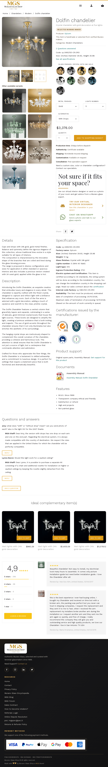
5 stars (10, 577)
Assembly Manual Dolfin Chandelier (82, 378)
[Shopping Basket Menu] (102, 5)
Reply (7, 453)
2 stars (9, 599)
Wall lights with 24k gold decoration (12, 547)
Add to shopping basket (90, 138)
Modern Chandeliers (74, 43)
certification (98, 287)
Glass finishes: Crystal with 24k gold (75, 64)
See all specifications (65, 59)
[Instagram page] (15, 670)
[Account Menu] (91, 5)
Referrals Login (11, 713)
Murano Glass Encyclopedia (16, 693)
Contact (8, 685)
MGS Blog (8, 697)
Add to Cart (24, 538)
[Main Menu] (80, 5)
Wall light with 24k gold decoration (47, 547)
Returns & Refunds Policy (15, 724)
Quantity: (62, 133)
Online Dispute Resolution (15, 717)
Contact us (22, 664)
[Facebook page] (6, 670)
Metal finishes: (65, 101)
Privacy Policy (10, 689)
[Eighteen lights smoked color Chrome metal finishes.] (40, 151)
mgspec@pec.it (16, 720)
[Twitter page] (32, 670)
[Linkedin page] (23, 670)
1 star (8, 606)
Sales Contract (11, 705)
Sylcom (68, 34)
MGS (37, 763)
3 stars (9, 591)
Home (7, 681)
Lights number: (92, 101)
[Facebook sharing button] (65, 231)
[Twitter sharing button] (72, 231)
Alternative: (63, 114)
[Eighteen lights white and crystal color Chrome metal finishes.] (14, 151)
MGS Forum (9, 701)
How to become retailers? (16, 709)
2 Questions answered (66, 48)
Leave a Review (18, 616)
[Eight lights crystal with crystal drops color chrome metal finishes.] (40, 100)
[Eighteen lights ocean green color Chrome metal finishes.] (14, 126)
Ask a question (11, 488)
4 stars (9, 584)
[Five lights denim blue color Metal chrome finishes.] (14, 177)
